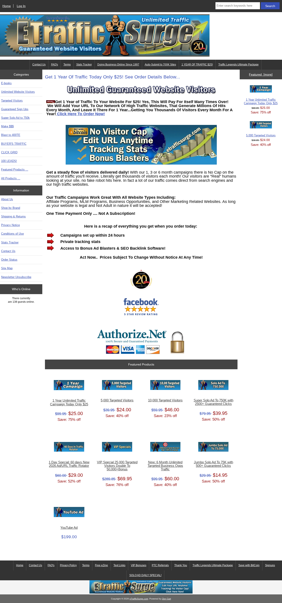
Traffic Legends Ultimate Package (213, 565)
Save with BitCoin (249, 565)
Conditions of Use (12, 233)
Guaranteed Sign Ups (14, 109)
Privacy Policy (68, 565)
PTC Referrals (160, 565)
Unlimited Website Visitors (18, 91)
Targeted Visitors (12, 100)
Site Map (7, 268)
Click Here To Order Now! (80, 114)
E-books (6, 83)
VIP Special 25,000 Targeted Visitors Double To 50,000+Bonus (117, 465)
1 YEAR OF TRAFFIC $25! (197, 64)
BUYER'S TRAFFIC (13, 143)
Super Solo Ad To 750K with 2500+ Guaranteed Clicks (213, 402)
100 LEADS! (9, 161)
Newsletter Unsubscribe (16, 277)
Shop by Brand (10, 208)
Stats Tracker (84, 64)
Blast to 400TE (10, 135)
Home (6, 6)
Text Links (119, 565)
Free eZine (101, 565)
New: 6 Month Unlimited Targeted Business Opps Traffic (165, 465)
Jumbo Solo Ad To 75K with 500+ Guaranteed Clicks (213, 464)
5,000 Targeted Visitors (117, 400)
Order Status (9, 259)
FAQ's (54, 64)
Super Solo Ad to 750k (15, 117)
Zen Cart (166, 598)
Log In (21, 6)
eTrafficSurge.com (139, 598)
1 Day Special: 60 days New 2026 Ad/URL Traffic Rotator (69, 464)
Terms (67, 64)
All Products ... (10, 178)
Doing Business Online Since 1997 (118, 64)
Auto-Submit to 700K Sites (160, 64)
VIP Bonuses (138, 565)
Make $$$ (7, 126)
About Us (7, 199)
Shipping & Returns (13, 216)
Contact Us (39, 64)
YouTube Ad (69, 527)
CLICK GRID (9, 152)
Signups (270, 565)
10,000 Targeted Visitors (165, 400)
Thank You (180, 565)
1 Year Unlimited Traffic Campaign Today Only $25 (69, 402)
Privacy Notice (10, 225)
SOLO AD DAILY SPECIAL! (145, 575)
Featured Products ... (14, 169)
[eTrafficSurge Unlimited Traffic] (141, 592)
